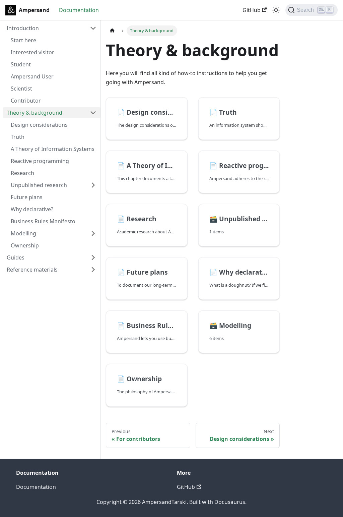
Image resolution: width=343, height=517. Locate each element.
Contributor (26, 100)
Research (22, 173)
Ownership (25, 245)
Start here (23, 40)
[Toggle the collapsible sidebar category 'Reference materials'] (93, 269)
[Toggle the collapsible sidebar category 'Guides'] (93, 257)
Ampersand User (32, 76)
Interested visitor (32, 52)
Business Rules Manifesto (43, 221)
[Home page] (112, 30)
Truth (17, 136)
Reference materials (32, 269)
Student (21, 64)
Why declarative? (32, 209)
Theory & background (34, 112)
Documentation (79, 10)
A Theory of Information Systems (52, 149)
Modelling (23, 233)
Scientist (21, 88)
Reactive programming (40, 161)
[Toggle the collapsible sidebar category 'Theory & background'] (93, 112)
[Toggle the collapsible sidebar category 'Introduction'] (93, 28)
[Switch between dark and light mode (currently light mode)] (276, 10)
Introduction (23, 28)
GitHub (252, 10)
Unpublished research (39, 185)
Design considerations (39, 124)
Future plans (27, 197)
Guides (15, 257)
